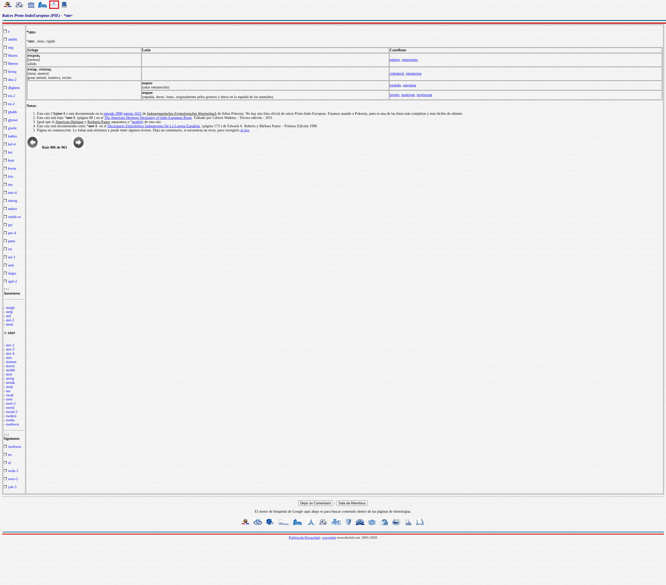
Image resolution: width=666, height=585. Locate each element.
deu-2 (12, 80)
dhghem (14, 88)
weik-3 (13, 471)
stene (9, 324)
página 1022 (133, 114)
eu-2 (11, 104)
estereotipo (410, 60)
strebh (10, 370)
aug (10, 47)
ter (10, 455)
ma (10, 185)
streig (10, 378)
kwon (12, 168)
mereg (12, 201)
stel (8, 316)
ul (9, 463)
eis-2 (11, 96)
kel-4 (12, 144)
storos (10, 366)
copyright (329, 537)
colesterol (397, 73)
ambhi (12, 39)
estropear (409, 85)
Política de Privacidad (305, 537)
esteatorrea (413, 73)
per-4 (12, 233)
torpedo (395, 85)
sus (8, 391)
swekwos (12, 424)
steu (9, 358)
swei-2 (11, 403)
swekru (11, 416)
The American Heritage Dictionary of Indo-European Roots (148, 118)
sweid (10, 408)
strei (9, 374)
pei (10, 225)
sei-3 (11, 257)
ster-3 (10, 349)
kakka (12, 136)
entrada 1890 (113, 114)
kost (11, 160)
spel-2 (12, 281)
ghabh (12, 112)
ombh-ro (14, 217)
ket (10, 152)
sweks (10, 420)
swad (9, 395)
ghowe (13, 120)
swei (9, 399)
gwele (12, 128)
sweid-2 (11, 412)
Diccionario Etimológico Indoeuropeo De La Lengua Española (154, 126)
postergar (408, 95)
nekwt (12, 209)
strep (9, 387)
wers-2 (13, 479)
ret (10, 249)
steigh (10, 308)
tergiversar (424, 95)
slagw (12, 273)
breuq (12, 72)
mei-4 (12, 193)
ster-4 (10, 353)
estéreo (395, 60)
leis (10, 177)
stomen (11, 362)
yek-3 (12, 487)
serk (11, 265)
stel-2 (10, 320)
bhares (12, 56)
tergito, (395, 95)
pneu (11, 241)
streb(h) (137, 122)
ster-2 (10, 345)
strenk (10, 383)
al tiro (244, 130)
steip (9, 312)
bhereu (13, 64)
